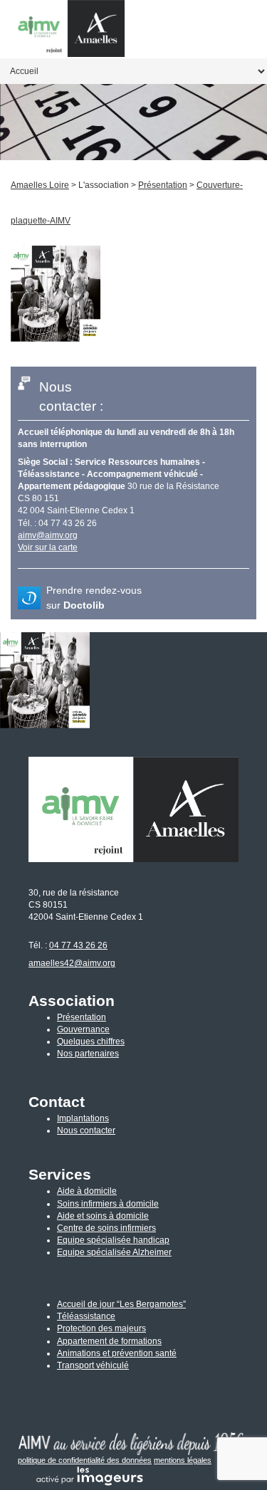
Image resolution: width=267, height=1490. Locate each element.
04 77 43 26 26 (78, 945)
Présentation (81, 1017)
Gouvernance (83, 1029)
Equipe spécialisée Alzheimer (114, 1252)
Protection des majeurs (101, 1328)
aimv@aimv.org (48, 535)
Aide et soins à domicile (103, 1216)
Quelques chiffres (91, 1041)
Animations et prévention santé (117, 1353)
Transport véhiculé (93, 1365)
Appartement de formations (109, 1341)
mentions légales (182, 1460)
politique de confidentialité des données (85, 1460)
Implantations (83, 1118)
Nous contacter (86, 1130)
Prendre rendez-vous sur (94, 597)
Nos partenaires (88, 1054)
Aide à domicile (87, 1191)
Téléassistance (86, 1316)
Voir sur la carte (48, 547)
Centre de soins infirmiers (106, 1228)
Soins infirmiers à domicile (108, 1204)
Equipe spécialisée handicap (113, 1240)
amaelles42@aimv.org (71, 963)
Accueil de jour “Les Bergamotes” (121, 1304)
